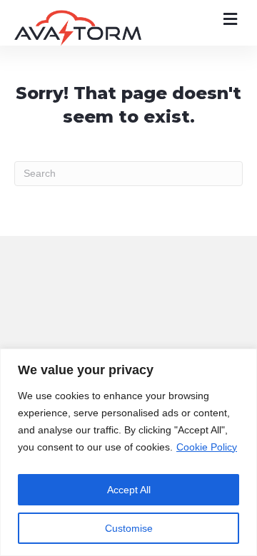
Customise (129, 528)
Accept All (129, 489)
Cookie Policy (206, 447)
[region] (128, 452)
